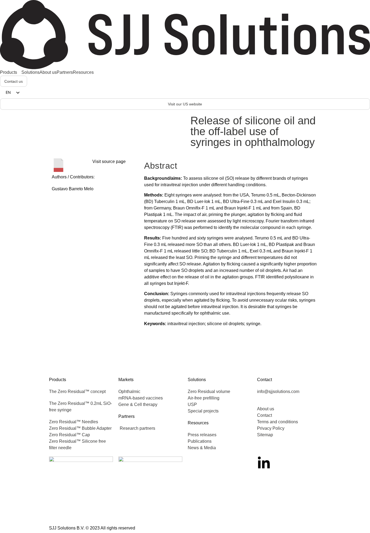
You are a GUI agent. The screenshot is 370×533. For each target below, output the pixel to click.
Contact (264, 379)
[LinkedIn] (264, 463)
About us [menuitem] (48, 72)
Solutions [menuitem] (30, 72)
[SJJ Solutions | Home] (185, 34)
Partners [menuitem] (65, 72)
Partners (126, 416)
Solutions (197, 379)
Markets (126, 379)
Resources (198, 423)
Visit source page (109, 161)
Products (57, 379)
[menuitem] (10, 72)
